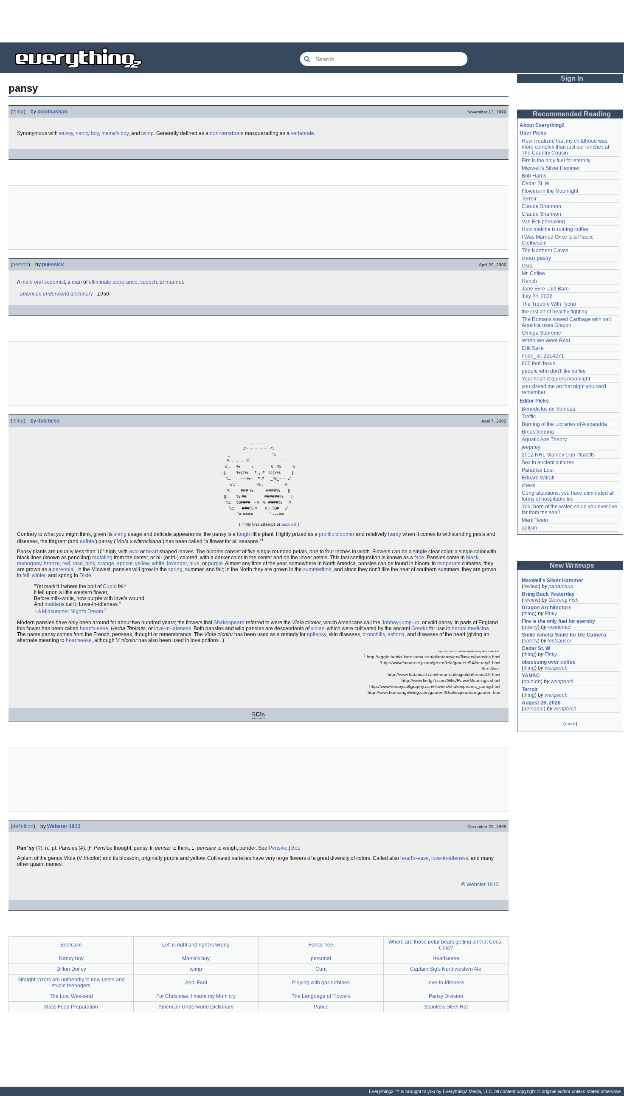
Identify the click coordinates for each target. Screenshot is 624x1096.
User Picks (533, 133)
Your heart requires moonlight (556, 379)
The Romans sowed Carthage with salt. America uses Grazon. (567, 322)
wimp (147, 133)
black (472, 558)
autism (529, 528)
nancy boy (87, 133)
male (27, 282)
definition (23, 826)
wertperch (556, 668)
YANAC (531, 676)
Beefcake (71, 945)
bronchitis (374, 634)
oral (38, 282)
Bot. (295, 848)
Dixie (85, 575)
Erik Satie (533, 348)
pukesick (53, 265)
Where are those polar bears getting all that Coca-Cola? (445, 945)
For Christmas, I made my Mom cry (196, 996)
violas (317, 628)
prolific (326, 534)
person (20, 265)
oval (134, 552)
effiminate (100, 282)
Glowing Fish (563, 600)
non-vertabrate (227, 133)
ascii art (288, 524)
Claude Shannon (541, 206)
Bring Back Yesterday (548, 594)
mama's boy (115, 133)
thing (18, 112)
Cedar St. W (535, 183)
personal (321, 958)
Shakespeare (229, 622)
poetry (530, 627)
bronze (52, 563)
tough (243, 534)
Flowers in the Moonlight (550, 191)
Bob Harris (534, 176)
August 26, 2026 (541, 703)
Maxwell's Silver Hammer (551, 168)
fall (25, 575)
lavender (177, 563)
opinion (532, 682)
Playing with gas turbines (321, 983)
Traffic (529, 417)
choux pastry (536, 258)
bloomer (344, 534)
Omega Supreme (541, 333)
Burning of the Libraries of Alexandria (564, 424)
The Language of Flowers (321, 996)
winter (38, 575)
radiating (102, 558)
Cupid (110, 586)
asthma (396, 634)
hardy (394, 534)
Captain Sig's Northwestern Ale (445, 969)
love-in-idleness (172, 628)
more (570, 723)
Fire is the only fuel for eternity (556, 160)
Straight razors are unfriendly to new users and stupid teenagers (71, 983)
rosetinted (559, 627)
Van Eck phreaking (543, 222)
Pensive (278, 848)
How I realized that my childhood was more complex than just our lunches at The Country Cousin (566, 147)
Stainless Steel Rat (446, 1007)
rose (78, 563)
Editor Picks (534, 401)
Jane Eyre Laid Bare (545, 289)
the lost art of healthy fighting (554, 312)
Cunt (320, 969)
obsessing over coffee (549, 662)
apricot (124, 563)
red (66, 563)
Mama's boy (196, 958)
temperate (449, 563)
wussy (66, 133)
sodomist (54, 282)
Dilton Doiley (71, 969)
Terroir (529, 199)
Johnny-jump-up (400, 622)
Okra (527, 266)
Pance (321, 1007)
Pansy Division (446, 996)
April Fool (196, 983)
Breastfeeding (538, 432)
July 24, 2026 (537, 296)
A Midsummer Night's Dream (70, 611)
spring (175, 569)
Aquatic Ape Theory (544, 439)
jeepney (531, 447)
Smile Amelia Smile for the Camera (564, 635)
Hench (529, 281)
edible (87, 541)
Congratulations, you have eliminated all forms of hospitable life (569, 496)
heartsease (79, 640)
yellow (142, 563)
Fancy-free (321, 945)
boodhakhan (52, 112)
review (531, 586)
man (77, 282)
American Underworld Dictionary (195, 1007)
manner (174, 282)
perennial (64, 569)
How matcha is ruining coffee (555, 229)
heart (152, 552)
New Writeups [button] (572, 565)
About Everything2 (542, 125)
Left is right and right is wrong (196, 945)
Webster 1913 (64, 826)
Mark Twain (535, 520)
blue (194, 563)
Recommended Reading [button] (572, 114)
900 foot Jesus (538, 363)
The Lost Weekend (71, 996)
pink (90, 563)
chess (528, 485)
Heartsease (446, 958)
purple (215, 563)
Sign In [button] (572, 78)
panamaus (560, 586)
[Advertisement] (312, 21)
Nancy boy (71, 958)
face (419, 558)
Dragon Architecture (546, 608)
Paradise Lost (538, 470)
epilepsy (316, 634)
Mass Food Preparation (71, 1007)
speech (148, 282)
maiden (53, 604)
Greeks (419, 628)
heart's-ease (94, 628)
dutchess (48, 421)
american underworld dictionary (56, 294)
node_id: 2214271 (543, 356)
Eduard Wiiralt (538, 478)
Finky (551, 614)
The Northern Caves (545, 251)
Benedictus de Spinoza (548, 409)
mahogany (29, 563)
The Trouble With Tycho (549, 304)
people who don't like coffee (554, 371)
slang (120, 534)
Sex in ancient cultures (548, 462)
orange (106, 563)
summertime (317, 569)
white (158, 563)
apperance (125, 282)
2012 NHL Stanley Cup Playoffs (558, 455)
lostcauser (559, 641)
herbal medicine (470, 628)
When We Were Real (546, 341)
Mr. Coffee (533, 273)
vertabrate (302, 133)
